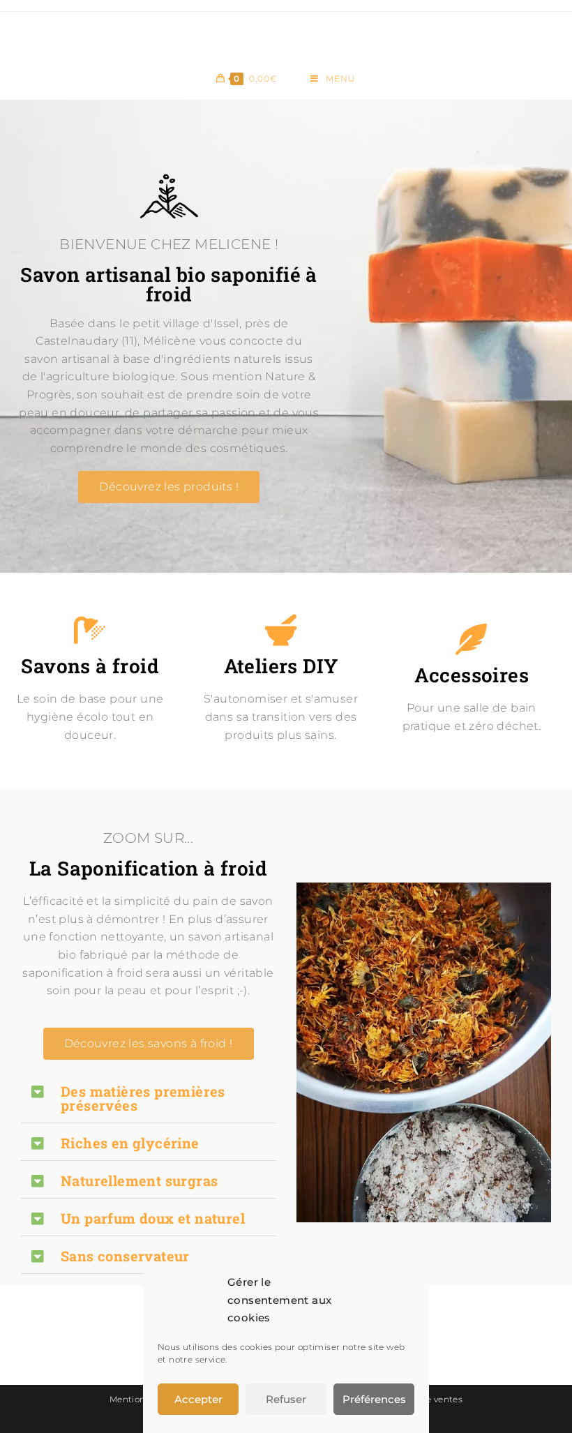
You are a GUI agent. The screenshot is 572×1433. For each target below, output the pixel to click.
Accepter (198, 1399)
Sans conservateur (125, 1256)
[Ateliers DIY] (280, 630)
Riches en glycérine (130, 1143)
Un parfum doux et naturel (153, 1218)
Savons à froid (90, 666)
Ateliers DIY (281, 666)
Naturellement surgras (139, 1180)
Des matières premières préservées (143, 1098)
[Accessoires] (471, 639)
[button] (148, 1098)
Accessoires (471, 675)
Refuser (286, 1399)
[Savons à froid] (90, 630)
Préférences (374, 1399)
